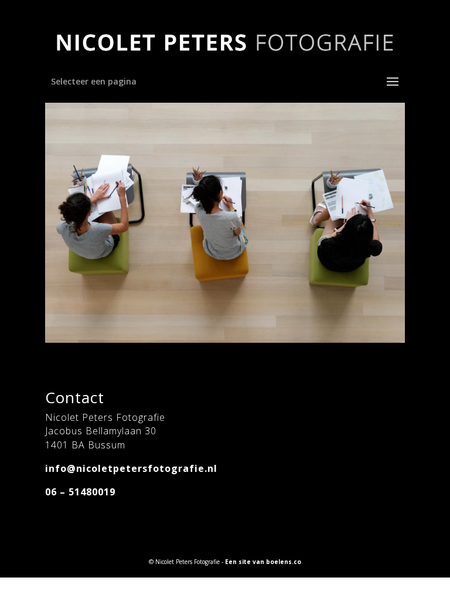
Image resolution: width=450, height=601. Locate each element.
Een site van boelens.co (263, 562)
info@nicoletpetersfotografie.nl (131, 468)
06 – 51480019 (80, 491)
